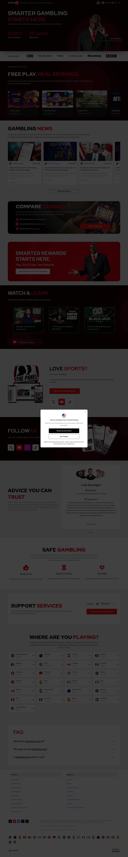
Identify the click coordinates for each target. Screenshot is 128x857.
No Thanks (64, 436)
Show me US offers (64, 431)
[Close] (85, 411)
